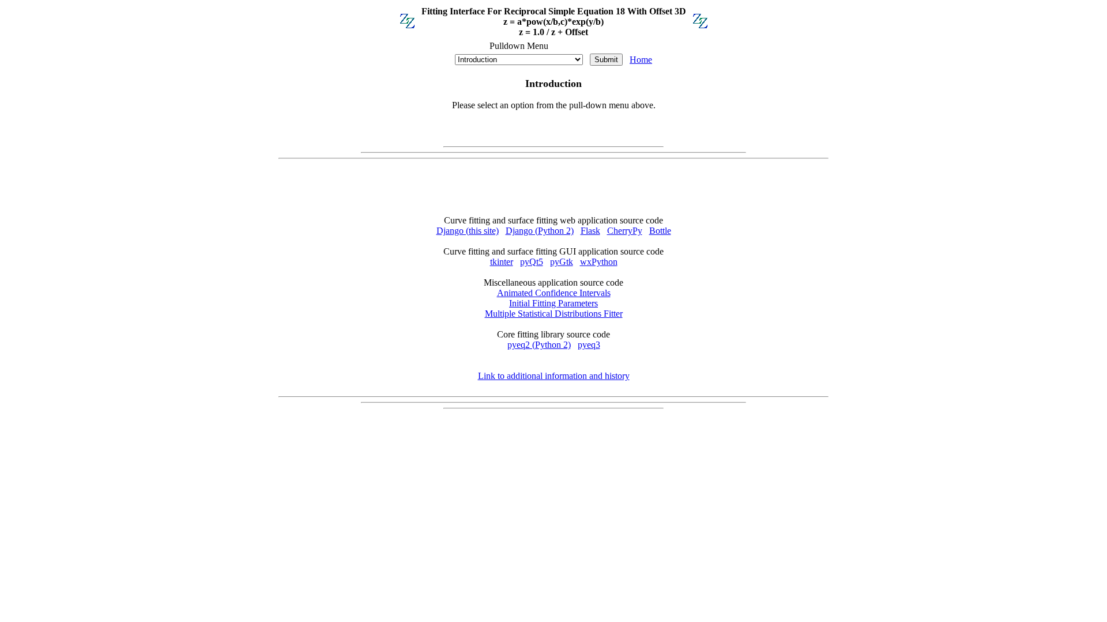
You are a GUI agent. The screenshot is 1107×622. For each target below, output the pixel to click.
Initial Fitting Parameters (553, 303)
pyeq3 (589, 345)
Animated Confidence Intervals (554, 293)
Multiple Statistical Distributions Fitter (554, 313)
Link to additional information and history (554, 376)
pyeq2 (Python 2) (539, 345)
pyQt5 (531, 262)
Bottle (660, 231)
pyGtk (561, 262)
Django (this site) (467, 231)
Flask (590, 231)
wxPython (598, 262)
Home (641, 60)
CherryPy (624, 231)
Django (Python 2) (540, 231)
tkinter (501, 262)
